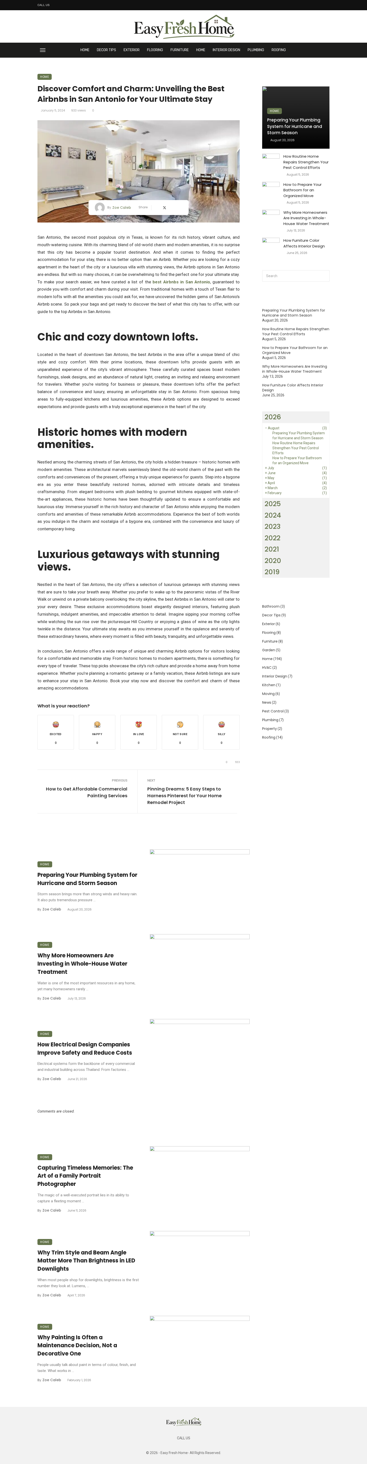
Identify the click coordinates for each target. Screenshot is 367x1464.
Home (84, 50)
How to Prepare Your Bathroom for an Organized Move (302, 190)
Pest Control (273, 711)
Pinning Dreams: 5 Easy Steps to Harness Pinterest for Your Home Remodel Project (184, 795)
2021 (272, 549)
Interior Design (226, 50)
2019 (272, 572)
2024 (273, 515)
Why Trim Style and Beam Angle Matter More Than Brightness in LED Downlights (86, 1261)
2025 (273, 504)
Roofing (279, 50)
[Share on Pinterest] (173, 207)
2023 (273, 526)
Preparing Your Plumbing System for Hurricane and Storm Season (87, 879)
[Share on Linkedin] (180, 207)
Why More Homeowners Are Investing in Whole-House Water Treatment (82, 964)
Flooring (155, 50)
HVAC (267, 667)
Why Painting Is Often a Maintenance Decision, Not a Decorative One (77, 1346)
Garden (268, 650)
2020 (273, 560)
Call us (43, 5)
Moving (268, 693)
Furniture (180, 50)
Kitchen (268, 684)
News (266, 702)
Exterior (132, 50)
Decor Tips (106, 50)
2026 (273, 417)
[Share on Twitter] (165, 207)
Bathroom (271, 606)
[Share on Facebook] (157, 207)
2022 (272, 538)
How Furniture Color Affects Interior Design (304, 243)
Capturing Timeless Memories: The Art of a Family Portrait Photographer (85, 1176)
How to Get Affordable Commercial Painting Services (86, 792)
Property (269, 728)
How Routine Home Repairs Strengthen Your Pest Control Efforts (306, 162)
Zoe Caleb (121, 207)
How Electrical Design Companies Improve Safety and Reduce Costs (84, 1049)
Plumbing (256, 50)
